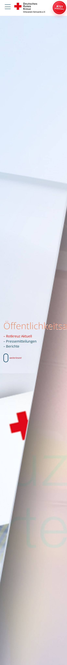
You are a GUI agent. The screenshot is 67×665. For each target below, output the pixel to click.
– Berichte (11, 346)
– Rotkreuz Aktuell (17, 336)
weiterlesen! (15, 357)
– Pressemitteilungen (20, 341)
